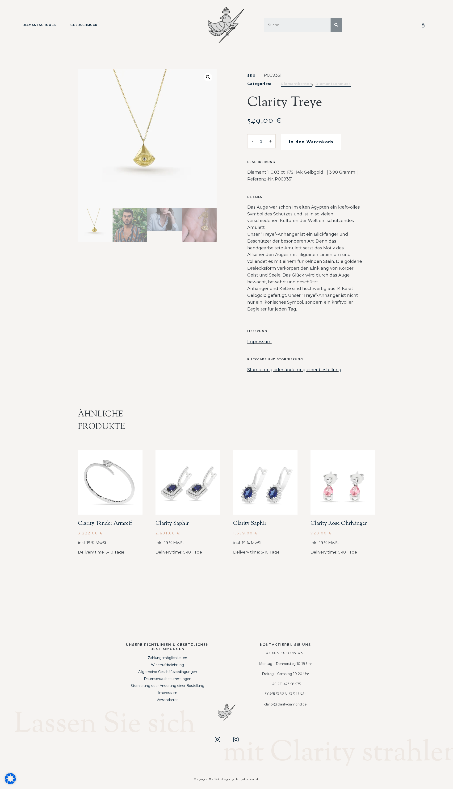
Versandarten (168, 700)
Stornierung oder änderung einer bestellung (294, 369)
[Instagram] (217, 739)
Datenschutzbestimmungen (167, 679)
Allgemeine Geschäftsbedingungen (167, 672)
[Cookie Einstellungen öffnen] (10, 782)
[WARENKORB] (423, 25)
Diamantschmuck (39, 25)
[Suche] (336, 25)
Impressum (259, 341)
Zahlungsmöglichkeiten (167, 658)
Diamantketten (296, 84)
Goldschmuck (83, 25)
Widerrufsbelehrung (167, 665)
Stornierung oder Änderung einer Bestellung (167, 686)
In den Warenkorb (311, 142)
